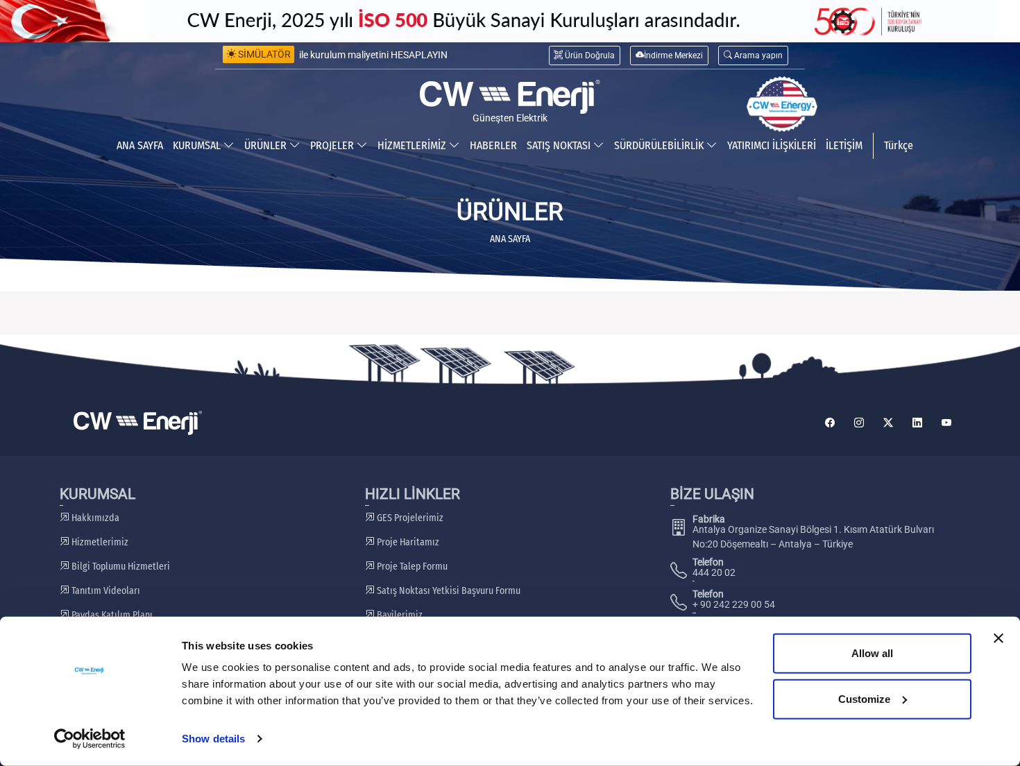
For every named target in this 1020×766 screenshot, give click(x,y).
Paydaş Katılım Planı (111, 615)
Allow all (872, 653)
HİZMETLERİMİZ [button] (413, 145)
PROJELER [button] (333, 145)
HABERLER (493, 145)
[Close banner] (998, 638)
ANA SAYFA (140, 145)
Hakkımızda (94, 518)
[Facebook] (829, 423)
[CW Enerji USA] (782, 104)
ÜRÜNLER (266, 145)
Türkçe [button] (898, 145)
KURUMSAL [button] (198, 145)
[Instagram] (859, 423)
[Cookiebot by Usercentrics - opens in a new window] (90, 739)
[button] (753, 55)
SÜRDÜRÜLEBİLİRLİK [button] (660, 145)
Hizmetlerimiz (98, 542)
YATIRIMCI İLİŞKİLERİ (771, 145)
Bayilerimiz (399, 615)
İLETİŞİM (844, 145)
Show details (213, 738)
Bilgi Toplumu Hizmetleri (119, 566)
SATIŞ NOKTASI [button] (560, 145)
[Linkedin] (917, 423)
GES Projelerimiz (409, 518)
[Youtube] (946, 423)
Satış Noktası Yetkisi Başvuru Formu (447, 591)
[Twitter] (888, 423)
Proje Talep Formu (411, 566)
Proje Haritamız (407, 542)
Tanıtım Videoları (104, 591)
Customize (864, 698)
